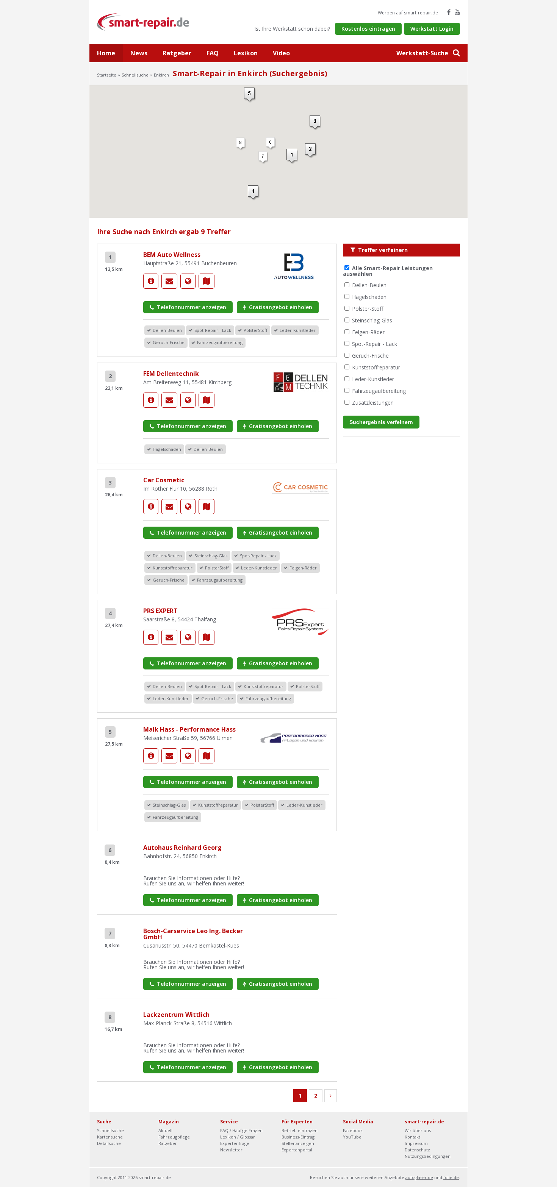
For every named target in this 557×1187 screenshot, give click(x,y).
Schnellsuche (135, 75)
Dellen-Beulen (369, 285)
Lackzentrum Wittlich (176, 1014)
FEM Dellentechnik (171, 373)
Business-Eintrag (298, 1137)
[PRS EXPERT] (150, 637)
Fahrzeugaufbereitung (379, 390)
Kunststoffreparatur (376, 367)
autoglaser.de (419, 1177)
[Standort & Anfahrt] (206, 281)
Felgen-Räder (368, 332)
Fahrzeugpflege (174, 1137)
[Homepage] (188, 281)
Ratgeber (177, 53)
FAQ (213, 53)
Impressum (416, 1143)
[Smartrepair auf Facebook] (449, 12)
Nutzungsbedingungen (428, 1156)
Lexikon (246, 53)
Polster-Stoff (367, 308)
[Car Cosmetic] (150, 506)
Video (281, 53)
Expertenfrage (234, 1143)
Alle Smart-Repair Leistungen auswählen (388, 270)
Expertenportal (297, 1150)
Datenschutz (417, 1150)
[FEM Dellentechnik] (150, 400)
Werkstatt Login (432, 28)
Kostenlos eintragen (368, 28)
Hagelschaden (369, 296)
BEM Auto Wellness (171, 254)
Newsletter (231, 1150)
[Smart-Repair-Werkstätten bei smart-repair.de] (143, 21)
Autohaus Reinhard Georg (182, 847)
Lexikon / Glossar (237, 1137)
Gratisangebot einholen (279, 307)
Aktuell (165, 1130)
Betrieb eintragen (300, 1130)
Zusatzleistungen (373, 402)
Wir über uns (418, 1130)
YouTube (352, 1137)
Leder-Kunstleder (373, 379)
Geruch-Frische (370, 355)
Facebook (353, 1130)
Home (106, 53)
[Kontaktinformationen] (169, 281)
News (138, 53)
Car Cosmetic (163, 480)
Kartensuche (110, 1137)
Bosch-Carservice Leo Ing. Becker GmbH (193, 934)
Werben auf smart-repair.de (408, 12)
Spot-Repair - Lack (374, 343)
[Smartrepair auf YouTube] (457, 12)
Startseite (106, 75)
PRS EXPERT (160, 611)
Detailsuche (109, 1143)
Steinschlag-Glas (372, 320)
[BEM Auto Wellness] (150, 281)
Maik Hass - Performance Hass (189, 729)
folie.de (451, 1177)
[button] (292, 156)
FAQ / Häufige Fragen (241, 1130)
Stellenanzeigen (298, 1143)
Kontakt (412, 1137)
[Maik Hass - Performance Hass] (150, 755)
